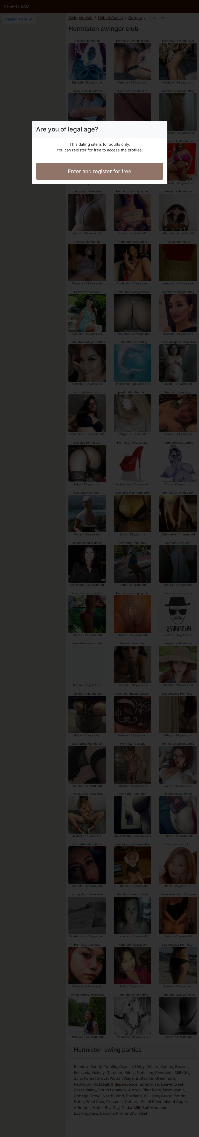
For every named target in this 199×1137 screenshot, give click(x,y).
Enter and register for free (99, 171)
